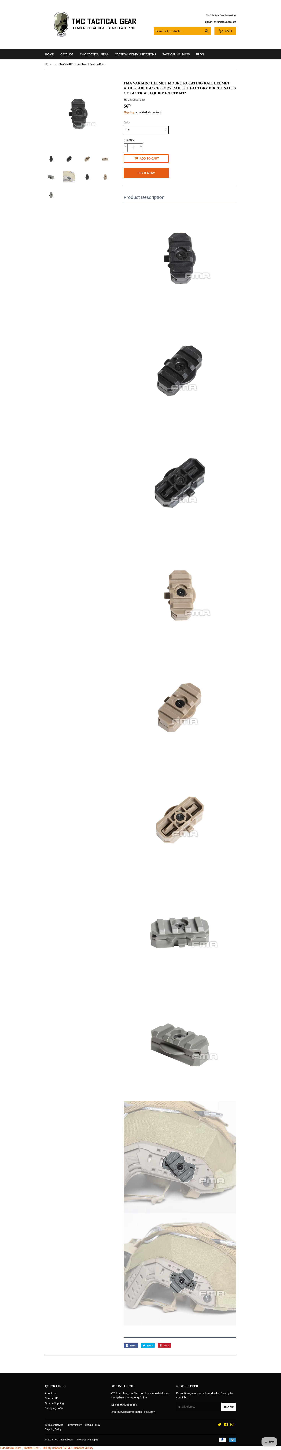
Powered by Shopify (87, 1439)
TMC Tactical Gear (63, 1439)
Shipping (129, 112)
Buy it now (146, 173)
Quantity (129, 140)
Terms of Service (54, 1424)
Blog (200, 54)
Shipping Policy (53, 1429)
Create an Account (226, 22)
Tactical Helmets (176, 54)
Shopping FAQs (54, 1408)
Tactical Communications (135, 54)
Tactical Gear (31, 1447)
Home (49, 54)
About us (50, 1393)
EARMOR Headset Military (78, 1447)
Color (127, 122)
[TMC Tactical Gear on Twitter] (219, 1425)
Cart (228, 30)
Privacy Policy (74, 1424)
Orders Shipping (54, 1403)
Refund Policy (92, 1424)
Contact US (51, 1398)
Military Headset (52, 1447)
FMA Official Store (10, 1447)
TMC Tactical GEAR (94, 54)
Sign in (208, 22)
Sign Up (229, 1406)
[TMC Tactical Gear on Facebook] (226, 1425)
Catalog (66, 54)
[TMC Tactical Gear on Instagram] (232, 1425)
